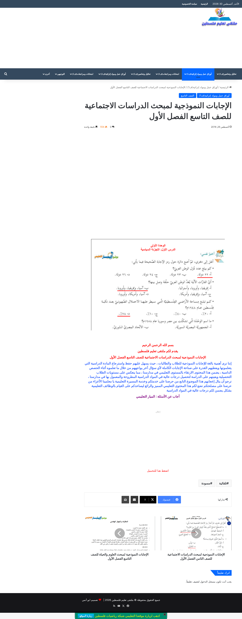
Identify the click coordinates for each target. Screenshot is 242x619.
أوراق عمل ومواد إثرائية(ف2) (113, 74)
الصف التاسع (187, 95)
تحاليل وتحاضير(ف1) (227, 74)
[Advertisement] (80, 38)
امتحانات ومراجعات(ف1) (168, 74)
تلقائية (223, 483)
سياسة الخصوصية (189, 3)
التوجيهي (61, 74)
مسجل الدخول (207, 581)
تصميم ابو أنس (90, 599)
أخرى (47, 74)
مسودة (206, 483)
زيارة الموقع (86, 615)
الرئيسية (204, 3)
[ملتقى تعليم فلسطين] (220, 17)
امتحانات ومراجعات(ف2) (82, 74)
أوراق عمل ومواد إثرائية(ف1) (199, 74)
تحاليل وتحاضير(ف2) (141, 74)
